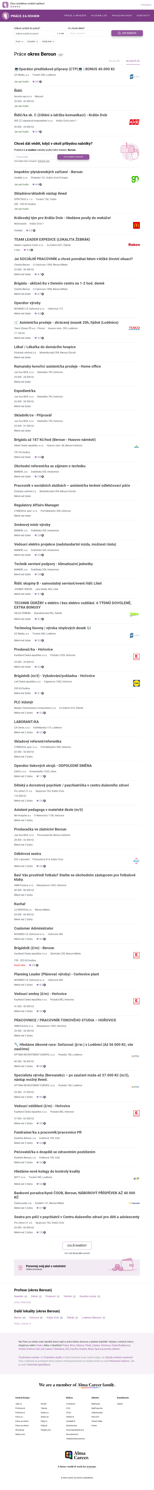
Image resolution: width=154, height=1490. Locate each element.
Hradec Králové (27, 1349)
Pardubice (59, 1349)
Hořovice (34, 1317)
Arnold (43, 1404)
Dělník (34, 1296)
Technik (67, 1296)
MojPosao (95, 1404)
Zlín (67, 1349)
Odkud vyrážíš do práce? (27, 28)
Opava (97, 1349)
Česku (39, 1345)
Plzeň (88, 1345)
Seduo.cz (45, 1412)
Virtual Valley (96, 1421)
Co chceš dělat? (76, 28)
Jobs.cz (18, 1404)
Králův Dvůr (53, 1317)
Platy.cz (44, 1421)
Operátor (18, 1296)
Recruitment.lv (72, 1434)
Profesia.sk (20, 1408)
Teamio (44, 1408)
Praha (66, 1345)
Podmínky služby (53, 1357)
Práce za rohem (22, 1425)
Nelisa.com (20, 1434)
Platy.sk (44, 1425)
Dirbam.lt (70, 1417)
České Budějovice (121, 1345)
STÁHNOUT (146, 5)
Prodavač (51, 1296)
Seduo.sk (45, 1417)
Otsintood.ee (71, 1425)
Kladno (83, 1349)
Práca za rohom (22, 1421)
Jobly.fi (120, 1404)
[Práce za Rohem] (20, 15)
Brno (72, 1345)
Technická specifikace (38, 1364)
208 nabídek (129, 33)
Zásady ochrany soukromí (119, 1357)
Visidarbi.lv (70, 1421)
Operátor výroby (88, 1296)
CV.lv (68, 1408)
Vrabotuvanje (97, 1412)
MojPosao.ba (97, 1408)
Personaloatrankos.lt (75, 1430)
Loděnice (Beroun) (91, 1317)
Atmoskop (19, 1430)
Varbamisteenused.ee (75, 1439)
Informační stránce (119, 1361)
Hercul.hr (95, 1417)
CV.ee (68, 1412)
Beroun (18, 1317)
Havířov (74, 1349)
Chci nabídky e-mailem (73, 157)
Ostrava (80, 1345)
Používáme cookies (29, 1357)
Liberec (96, 1345)
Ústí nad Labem (44, 1349)
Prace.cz (19, 1417)
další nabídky (77, 1245)
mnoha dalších (112, 1349)
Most (90, 1349)
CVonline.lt (70, 1404)
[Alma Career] (77, 1455)
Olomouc (106, 1345)
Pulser (94, 1425)
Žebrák (70, 1317)
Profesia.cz (20, 1412)
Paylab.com (46, 1430)
